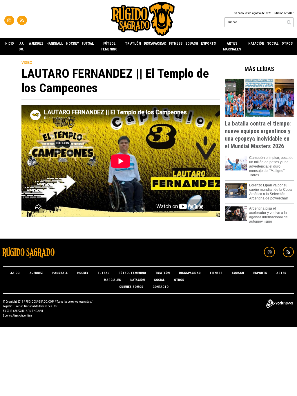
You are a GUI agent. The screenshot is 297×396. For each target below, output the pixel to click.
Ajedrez (36, 43)
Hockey (72, 43)
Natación (256, 43)
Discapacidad (155, 43)
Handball (54, 43)
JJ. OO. (21, 46)
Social (273, 43)
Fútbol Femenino (109, 46)
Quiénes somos (131, 287)
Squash (191, 43)
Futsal (88, 43)
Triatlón (133, 43)
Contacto (161, 287)
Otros (287, 43)
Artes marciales (232, 46)
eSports (208, 43)
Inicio (9, 43)
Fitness (175, 43)
